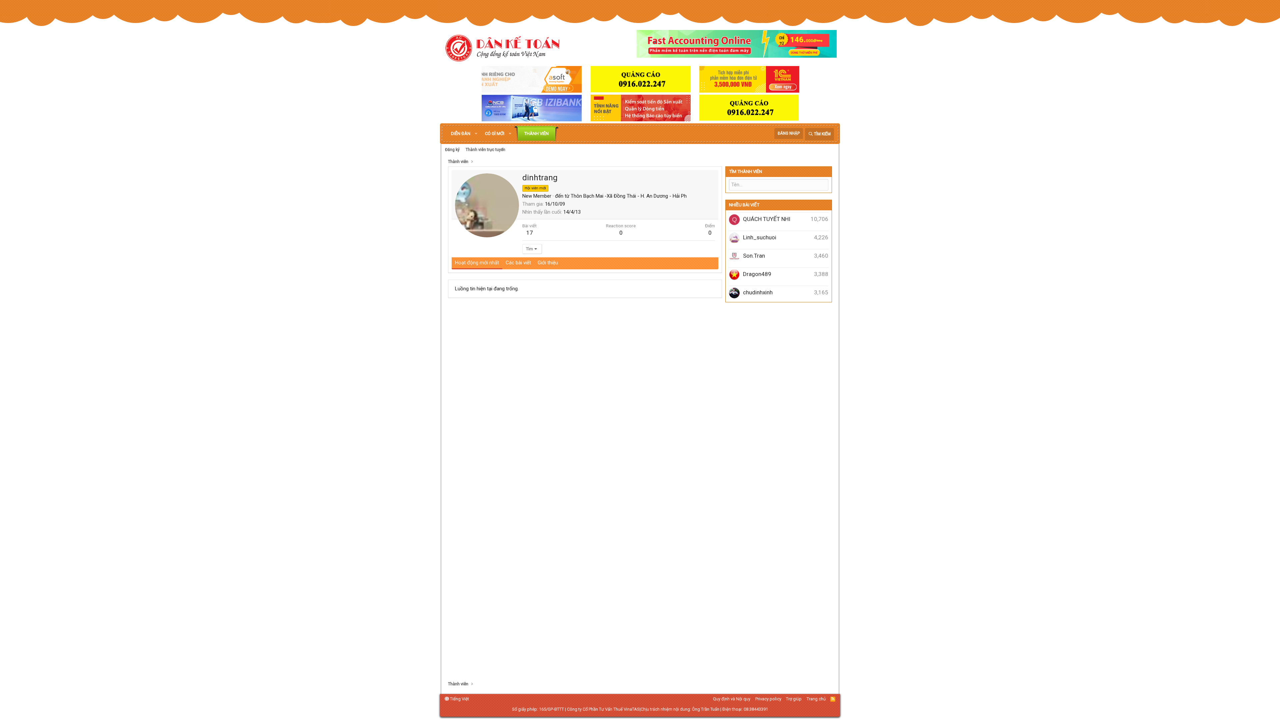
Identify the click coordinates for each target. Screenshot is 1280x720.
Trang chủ (816, 698)
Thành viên (536, 133)
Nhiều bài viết (744, 204)
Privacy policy (768, 698)
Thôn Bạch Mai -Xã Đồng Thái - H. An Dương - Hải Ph (629, 196)
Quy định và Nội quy (731, 698)
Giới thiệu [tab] (548, 263)
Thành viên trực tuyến (485, 149)
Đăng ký (452, 149)
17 (529, 232)
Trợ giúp (794, 698)
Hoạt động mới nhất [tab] (477, 263)
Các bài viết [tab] (518, 263)
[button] (476, 133)
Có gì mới (494, 133)
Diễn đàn (460, 133)
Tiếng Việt (459, 698)
